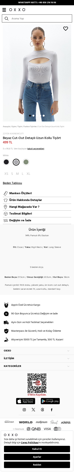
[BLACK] (6, 162)
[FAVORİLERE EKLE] (66, 28)
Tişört (20, 126)
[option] (37, 72)
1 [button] (30, 116)
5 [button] (44, 116)
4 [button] (40, 116)
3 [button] (37, 116)
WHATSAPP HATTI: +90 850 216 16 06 (37, 3)
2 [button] (33, 116)
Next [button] (2, 72)
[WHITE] (16, 162)
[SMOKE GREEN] (26, 162)
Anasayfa (6, 126)
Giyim (14, 126)
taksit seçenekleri (35, 149)
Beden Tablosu (12, 183)
